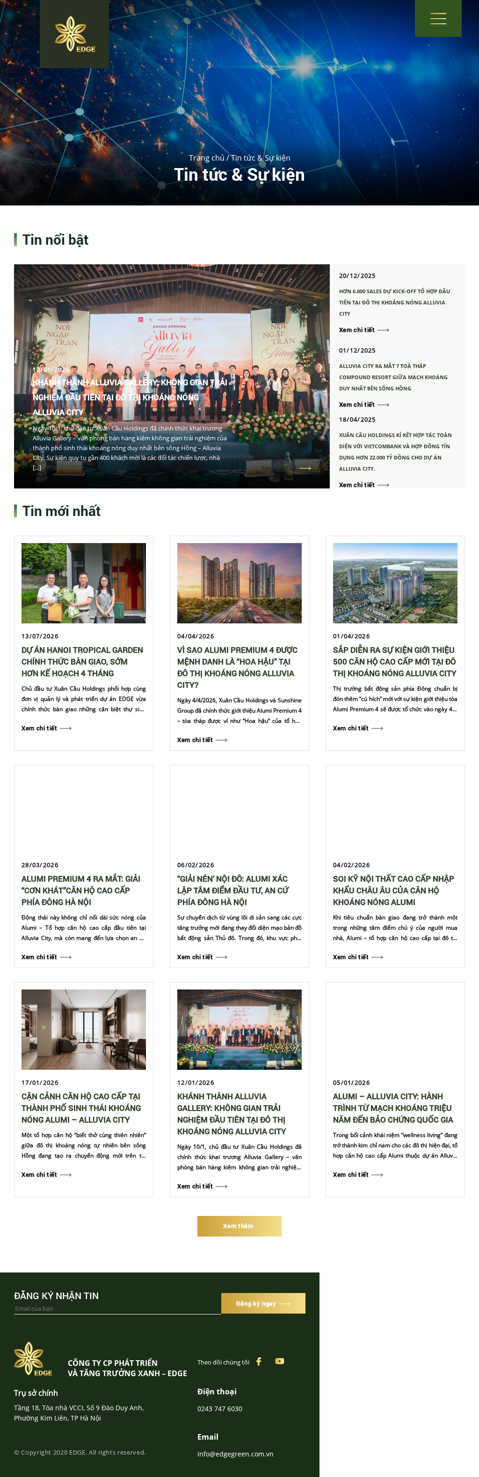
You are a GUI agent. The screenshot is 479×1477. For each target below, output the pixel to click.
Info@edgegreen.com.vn (235, 1453)
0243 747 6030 (219, 1408)
